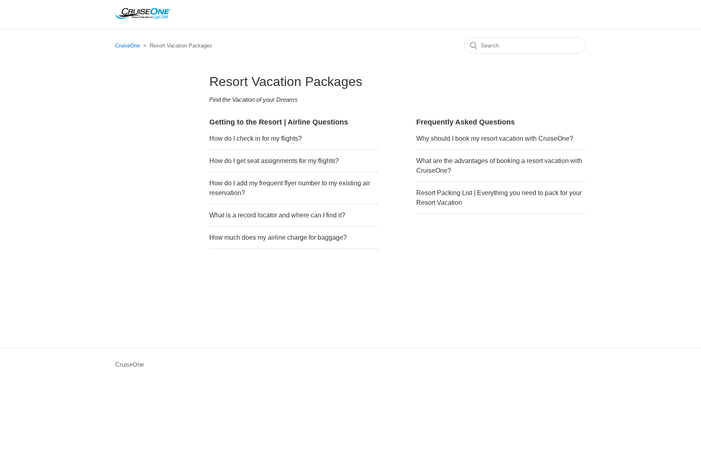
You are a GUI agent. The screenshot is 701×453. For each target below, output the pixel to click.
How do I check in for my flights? (255, 138)
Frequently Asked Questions (465, 122)
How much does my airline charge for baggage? (278, 237)
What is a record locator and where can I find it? (277, 215)
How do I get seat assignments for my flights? (274, 160)
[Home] (143, 18)
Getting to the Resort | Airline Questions (278, 122)
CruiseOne (127, 46)
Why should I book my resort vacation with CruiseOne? (494, 138)
